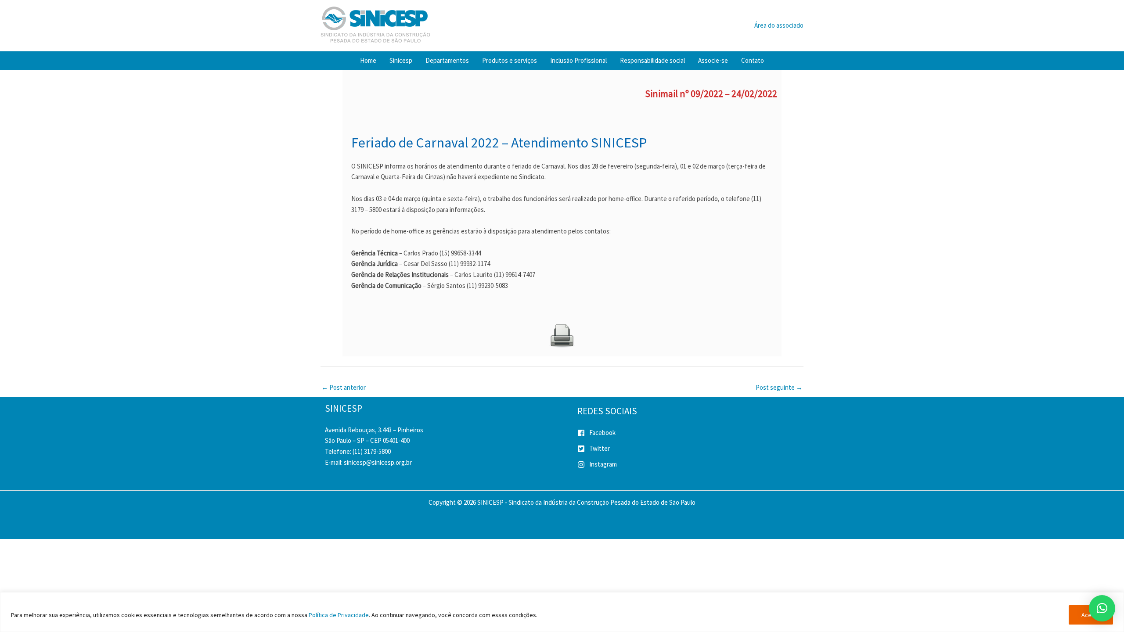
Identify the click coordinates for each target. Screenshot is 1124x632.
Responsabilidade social (652, 60)
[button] (1102, 608)
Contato (752, 60)
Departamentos (447, 60)
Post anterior (343, 387)
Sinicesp (400, 60)
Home (368, 60)
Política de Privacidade (339, 615)
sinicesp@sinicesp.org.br (378, 462)
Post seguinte (779, 387)
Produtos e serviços (509, 60)
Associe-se (713, 60)
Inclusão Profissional (578, 60)
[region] (562, 612)
